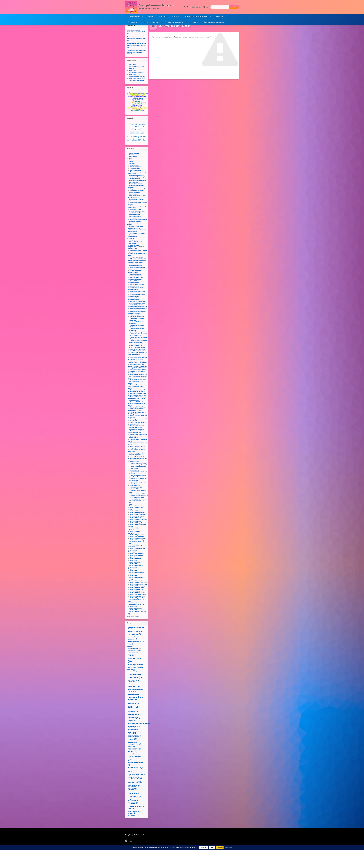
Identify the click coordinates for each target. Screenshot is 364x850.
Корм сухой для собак (135, 581)
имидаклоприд (131, 720)
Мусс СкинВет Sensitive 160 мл (139, 499)
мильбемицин (131, 744)
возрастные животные (135, 265)
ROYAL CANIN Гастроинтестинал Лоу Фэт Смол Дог (136, 66)
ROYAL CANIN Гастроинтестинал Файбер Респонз (135, 577)
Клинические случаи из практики (196, 16)
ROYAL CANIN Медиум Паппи (138, 591)
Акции (150, 16)
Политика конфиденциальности (215, 22)
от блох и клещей (134, 315)
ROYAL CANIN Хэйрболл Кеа (137, 538)
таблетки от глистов (133, 801)
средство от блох (134, 787)
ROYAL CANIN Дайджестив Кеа (138, 535)
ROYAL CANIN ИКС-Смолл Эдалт (138, 584)
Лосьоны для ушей (135, 470)
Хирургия (132, 163)
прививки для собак (135, 764)
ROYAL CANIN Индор (135, 521)
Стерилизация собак (135, 170)
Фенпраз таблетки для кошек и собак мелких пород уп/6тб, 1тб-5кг (137, 386)
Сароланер (131, 637)
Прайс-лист (162, 16)
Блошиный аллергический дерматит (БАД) (136, 628)
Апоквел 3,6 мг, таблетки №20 (139, 466)
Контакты (219, 16)
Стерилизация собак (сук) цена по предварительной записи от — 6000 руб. (136, 52)
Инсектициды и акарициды (135, 632)
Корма (193, 22)
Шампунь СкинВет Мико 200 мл (139, 495)
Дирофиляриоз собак (135, 212)
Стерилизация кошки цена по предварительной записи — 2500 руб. (136, 38)
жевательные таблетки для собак (135, 690)
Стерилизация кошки (135, 166)
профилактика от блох (136, 776)
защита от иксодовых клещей (134, 714)
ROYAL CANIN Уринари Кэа (137, 536)
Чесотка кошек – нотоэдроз (137, 233)
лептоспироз (133, 729)
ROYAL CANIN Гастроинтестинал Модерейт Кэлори (136, 572)
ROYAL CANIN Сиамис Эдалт (137, 540)
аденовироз (132, 639)
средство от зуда (134, 461)
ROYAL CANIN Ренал (135, 558)
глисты (134, 681)
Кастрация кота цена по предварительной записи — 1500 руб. (136, 31)
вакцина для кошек (133, 652)
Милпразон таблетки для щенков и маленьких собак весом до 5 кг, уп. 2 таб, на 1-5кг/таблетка (137, 366)
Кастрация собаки (135, 168)
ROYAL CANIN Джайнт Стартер (138, 594)
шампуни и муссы (135, 485)
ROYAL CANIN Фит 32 (135, 517)
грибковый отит (131, 683)
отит (139, 744)
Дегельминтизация (134, 178)
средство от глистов (134, 795)
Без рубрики (132, 243)
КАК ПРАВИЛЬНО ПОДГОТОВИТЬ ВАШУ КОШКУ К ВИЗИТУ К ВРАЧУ (136, 247)
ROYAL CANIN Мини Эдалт (137, 589)
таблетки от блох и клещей (137, 316)
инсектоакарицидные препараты (139, 725)
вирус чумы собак (135, 667)
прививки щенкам (135, 768)
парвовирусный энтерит (134, 750)
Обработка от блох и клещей (137, 177)
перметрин (130, 753)
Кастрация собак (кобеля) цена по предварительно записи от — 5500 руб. (136, 45)
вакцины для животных (135, 276)
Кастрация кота (134, 165)
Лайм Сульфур (134, 468)
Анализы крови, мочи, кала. (137, 211)
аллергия (130, 646)
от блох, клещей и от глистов (137, 347)
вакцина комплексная (134, 658)
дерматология (133, 460)
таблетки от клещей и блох (136, 807)
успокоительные (133, 437)
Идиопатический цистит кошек (138, 219)
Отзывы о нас (133, 22)
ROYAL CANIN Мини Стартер (137, 586)
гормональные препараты (136, 429)
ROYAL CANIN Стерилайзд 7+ (138, 514)
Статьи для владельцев (152, 22)
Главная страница (134, 16)
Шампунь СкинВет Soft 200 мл (139, 494)
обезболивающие (134, 400)
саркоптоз (135, 782)
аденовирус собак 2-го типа (136, 643)
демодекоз (135, 686)
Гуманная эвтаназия (135, 221)
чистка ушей (131, 815)
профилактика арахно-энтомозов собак (135, 770)
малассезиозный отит (133, 742)
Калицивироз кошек (134, 214)
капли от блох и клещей (136, 332)
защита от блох (133, 705)
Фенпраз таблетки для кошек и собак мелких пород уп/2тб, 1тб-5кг (137, 381)
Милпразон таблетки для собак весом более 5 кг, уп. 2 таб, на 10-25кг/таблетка (137, 371)
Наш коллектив (133, 155)
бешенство (131, 650)
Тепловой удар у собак (136, 257)
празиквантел (134, 758)
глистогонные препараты (135, 676)
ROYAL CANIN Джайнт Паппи (136, 80)
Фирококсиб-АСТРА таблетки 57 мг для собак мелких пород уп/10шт (137, 403)
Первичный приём (134, 194)
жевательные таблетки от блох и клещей (135, 697)
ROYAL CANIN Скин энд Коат (137, 548)
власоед (131, 670)
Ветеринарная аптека (175, 22)
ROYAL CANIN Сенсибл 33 (137, 516)
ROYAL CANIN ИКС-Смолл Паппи (138, 582)
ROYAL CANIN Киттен (135, 511)
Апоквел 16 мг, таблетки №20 (139, 463)
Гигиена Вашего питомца (136, 184)
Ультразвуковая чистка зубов (138, 189)
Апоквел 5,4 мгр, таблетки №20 (139, 465)
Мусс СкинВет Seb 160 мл (137, 497)
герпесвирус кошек (132, 671)
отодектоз (131, 746)
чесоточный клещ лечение (133, 812)
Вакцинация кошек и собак (136, 175)
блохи (139, 650)
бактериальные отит (134, 648)
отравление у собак (135, 209)
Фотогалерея (133, 156)
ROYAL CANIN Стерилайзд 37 (138, 512)
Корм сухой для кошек (135, 506)
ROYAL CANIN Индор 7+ (136, 523)
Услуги (174, 16)
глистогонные (133, 356)
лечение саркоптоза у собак (134, 736)
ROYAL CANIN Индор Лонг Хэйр (138, 519)
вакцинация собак (135, 665)
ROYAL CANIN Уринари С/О (137, 553)
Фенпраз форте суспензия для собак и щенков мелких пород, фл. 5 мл (137, 376)
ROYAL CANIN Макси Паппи (137, 592)
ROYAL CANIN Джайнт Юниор (137, 78)
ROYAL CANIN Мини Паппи (137, 587)
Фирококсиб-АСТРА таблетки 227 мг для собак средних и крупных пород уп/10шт (137, 408)
